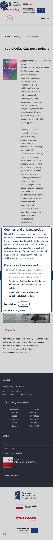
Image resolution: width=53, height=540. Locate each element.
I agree (24, 304)
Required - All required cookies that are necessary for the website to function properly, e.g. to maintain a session (26, 273)
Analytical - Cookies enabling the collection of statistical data (23, 294)
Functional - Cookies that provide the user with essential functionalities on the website (27, 284)
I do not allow (10, 304)
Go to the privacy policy (14, 310)
